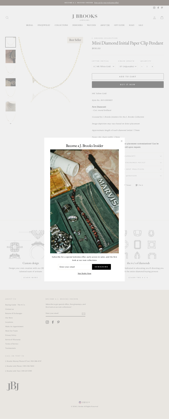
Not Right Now (84, 273)
